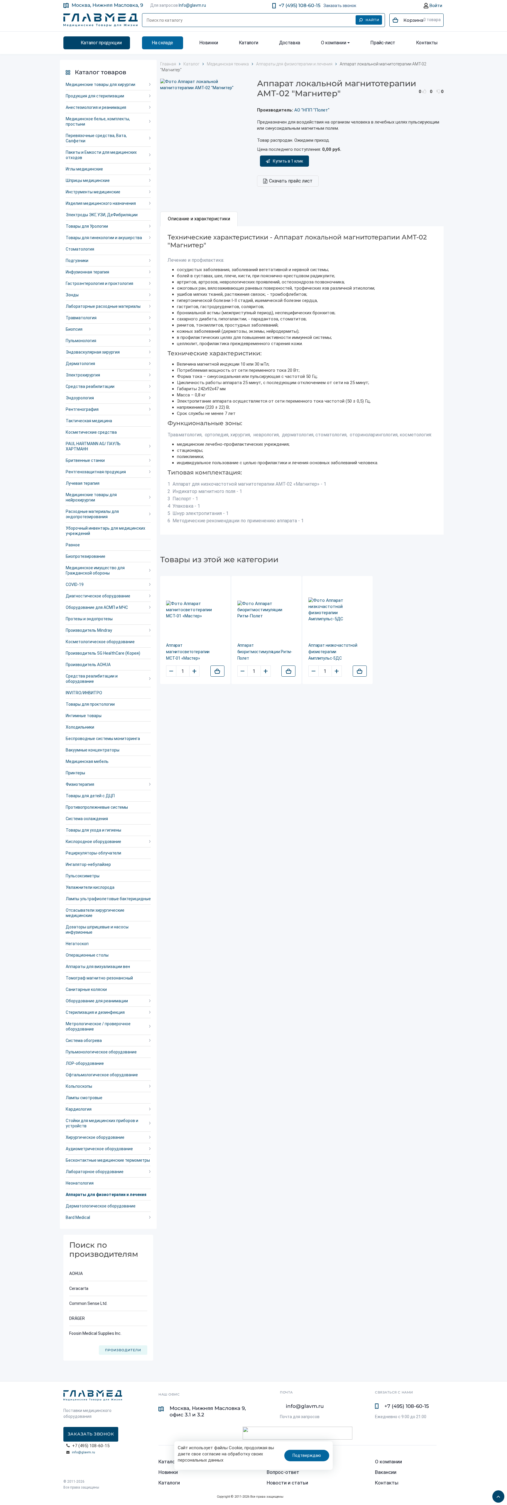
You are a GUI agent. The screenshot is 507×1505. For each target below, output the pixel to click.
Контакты (427, 42)
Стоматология (80, 249)
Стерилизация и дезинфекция (95, 1012)
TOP (496, 1494)
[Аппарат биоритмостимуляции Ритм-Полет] (266, 610)
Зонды (72, 295)
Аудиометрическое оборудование (99, 1148)
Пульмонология (81, 340)
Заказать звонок (339, 5)
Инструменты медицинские (93, 192)
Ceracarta (78, 1288)
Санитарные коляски (86, 989)
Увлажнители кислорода (90, 887)
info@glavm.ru (83, 1452)
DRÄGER (77, 1318)
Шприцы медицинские (88, 180)
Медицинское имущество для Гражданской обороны (95, 570)
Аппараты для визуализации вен (98, 966)
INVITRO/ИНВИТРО (84, 692)
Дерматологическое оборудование (101, 1206)
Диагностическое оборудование (98, 596)
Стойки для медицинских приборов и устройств (102, 1123)
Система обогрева (84, 1040)
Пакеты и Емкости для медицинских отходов (101, 155)
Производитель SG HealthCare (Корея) (103, 653)
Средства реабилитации (90, 386)
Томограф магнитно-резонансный (99, 978)
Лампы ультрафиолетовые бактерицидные (108, 898)
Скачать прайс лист (290, 181)
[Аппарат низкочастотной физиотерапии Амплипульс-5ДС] (337, 609)
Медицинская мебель (87, 761)
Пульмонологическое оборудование (101, 1052)
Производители (123, 1350)
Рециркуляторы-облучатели (93, 853)
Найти (373, 20)
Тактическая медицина (89, 420)
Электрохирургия (83, 375)
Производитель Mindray (89, 630)
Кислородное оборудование (93, 841)
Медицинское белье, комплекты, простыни (98, 121)
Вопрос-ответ (283, 1472)
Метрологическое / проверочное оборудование (98, 1026)
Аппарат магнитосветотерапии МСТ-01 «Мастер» (187, 652)
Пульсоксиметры (82, 876)
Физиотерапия (80, 784)
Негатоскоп (77, 943)
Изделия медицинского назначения (101, 203)
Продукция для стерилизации (95, 96)
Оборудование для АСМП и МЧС (97, 607)
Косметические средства (91, 432)
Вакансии (385, 1472)
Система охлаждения (87, 818)
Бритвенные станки (85, 460)
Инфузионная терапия (87, 272)
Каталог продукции (101, 42)
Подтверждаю (307, 1455)
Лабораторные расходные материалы (103, 306)
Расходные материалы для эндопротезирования (92, 514)
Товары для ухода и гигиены (93, 830)
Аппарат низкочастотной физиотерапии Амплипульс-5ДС (332, 652)
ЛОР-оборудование (85, 1063)
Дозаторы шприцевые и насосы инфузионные (97, 930)
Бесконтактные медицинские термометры (108, 1160)
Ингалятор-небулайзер (88, 864)
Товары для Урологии (87, 226)
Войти (435, 5)
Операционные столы (87, 955)
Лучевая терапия (82, 483)
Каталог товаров (100, 72)
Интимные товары (84, 715)
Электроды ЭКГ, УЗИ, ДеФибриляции (102, 214)
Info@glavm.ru (192, 5)
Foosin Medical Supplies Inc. (95, 1333)
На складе (162, 42)
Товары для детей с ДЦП (90, 795)
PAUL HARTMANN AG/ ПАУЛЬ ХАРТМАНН (93, 446)
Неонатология (80, 1183)
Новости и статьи (287, 1483)
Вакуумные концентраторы (92, 750)
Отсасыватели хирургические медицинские (95, 913)
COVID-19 (75, 584)
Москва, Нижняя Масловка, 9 (107, 5)
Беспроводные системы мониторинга (103, 738)
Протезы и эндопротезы (89, 618)
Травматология (81, 317)
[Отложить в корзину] (217, 671)
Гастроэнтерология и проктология (99, 283)
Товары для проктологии (90, 704)
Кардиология (79, 1109)
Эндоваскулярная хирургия (93, 352)
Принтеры (75, 773)
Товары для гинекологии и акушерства (104, 237)
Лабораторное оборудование (95, 1171)
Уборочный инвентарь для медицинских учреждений (105, 531)
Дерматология (80, 363)
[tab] (199, 219)
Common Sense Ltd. (88, 1303)
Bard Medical (78, 1217)
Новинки (208, 42)
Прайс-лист (382, 42)
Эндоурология (80, 398)
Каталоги (248, 42)
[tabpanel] (302, 380)
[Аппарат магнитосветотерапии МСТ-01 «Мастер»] (195, 610)
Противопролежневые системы (97, 807)
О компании (333, 42)
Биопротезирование (85, 556)
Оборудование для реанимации (97, 1001)
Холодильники (80, 727)
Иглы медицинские (84, 169)
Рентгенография (82, 409)
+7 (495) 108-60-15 (299, 5)
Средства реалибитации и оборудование (92, 679)
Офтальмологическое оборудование (102, 1074)
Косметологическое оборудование (100, 641)
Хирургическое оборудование (95, 1137)
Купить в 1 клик (288, 161)
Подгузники (77, 260)
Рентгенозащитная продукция (96, 471)
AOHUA (76, 1273)
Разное (73, 545)
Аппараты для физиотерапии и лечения (106, 1194)
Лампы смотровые (84, 1097)
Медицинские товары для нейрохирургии (91, 497)
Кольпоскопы (79, 1086)
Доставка (289, 42)
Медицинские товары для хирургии (100, 84)
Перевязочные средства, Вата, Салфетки (96, 138)
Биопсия (74, 329)
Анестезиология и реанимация (96, 107)
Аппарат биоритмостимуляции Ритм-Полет (265, 652)
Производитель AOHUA (88, 664)
